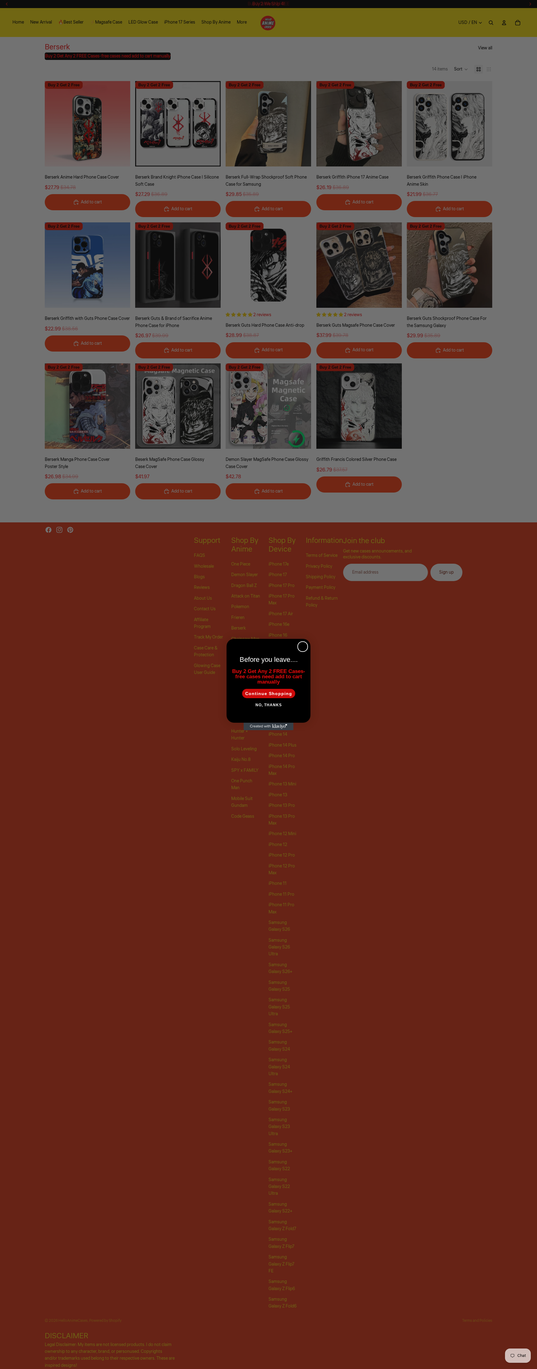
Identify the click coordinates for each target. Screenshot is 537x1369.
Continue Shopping (268, 693)
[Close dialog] (302, 646)
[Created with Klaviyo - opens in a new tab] (268, 726)
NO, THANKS (268, 705)
